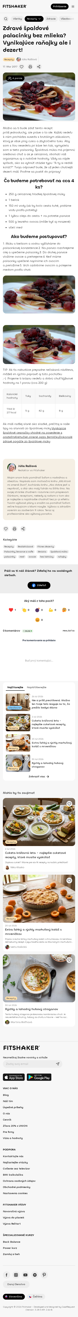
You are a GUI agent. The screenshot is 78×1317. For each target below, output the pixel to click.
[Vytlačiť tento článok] (30, 67)
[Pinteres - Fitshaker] (44, 1275)
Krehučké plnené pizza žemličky (37, 437)
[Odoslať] (57, 1064)
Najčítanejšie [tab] (15, 687)
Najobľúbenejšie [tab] (36, 687)
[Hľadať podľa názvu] (6, 19)
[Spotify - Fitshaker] (34, 1275)
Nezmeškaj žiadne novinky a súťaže (25, 1057)
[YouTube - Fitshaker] (25, 1275)
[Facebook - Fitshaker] (6, 1275)
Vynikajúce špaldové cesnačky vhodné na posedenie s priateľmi (34, 432)
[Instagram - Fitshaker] (16, 1275)
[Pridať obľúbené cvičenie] (21, 67)
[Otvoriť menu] (73, 6)
